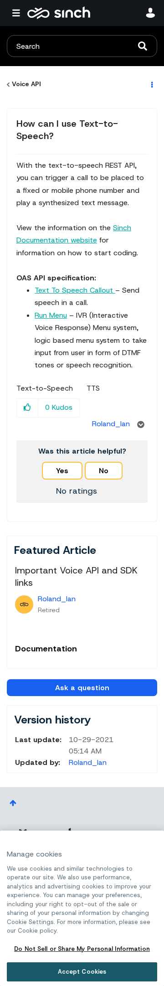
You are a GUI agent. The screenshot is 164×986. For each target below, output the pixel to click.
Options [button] (151, 84)
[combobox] (82, 46)
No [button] (103, 470)
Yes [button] (62, 470)
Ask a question (82, 687)
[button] (27, 408)
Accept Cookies (82, 972)
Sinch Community (58, 13)
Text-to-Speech (44, 388)
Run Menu (51, 315)
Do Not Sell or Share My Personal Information (82, 949)
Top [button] (13, 803)
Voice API (26, 84)
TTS (93, 388)
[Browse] (18, 12)
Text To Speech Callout (75, 290)
